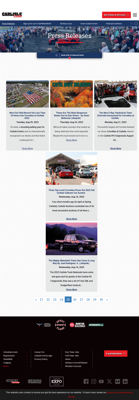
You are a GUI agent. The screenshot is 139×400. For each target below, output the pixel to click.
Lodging (7, 362)
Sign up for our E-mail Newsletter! (37, 23)
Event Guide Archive (89, 23)
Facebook (86, 381)
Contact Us (39, 352)
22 (48, 299)
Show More (27, 148)
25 (68, 299)
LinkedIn (125, 381)
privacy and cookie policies (120, 392)
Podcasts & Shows (114, 23)
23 (54, 299)
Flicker (117, 381)
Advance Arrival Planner (76, 362)
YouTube (101, 381)
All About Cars (66, 23)
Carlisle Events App (43, 355)
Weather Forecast (73, 366)
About (68, 359)
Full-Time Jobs (72, 355)
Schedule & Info (10, 352)
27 (81, 299)
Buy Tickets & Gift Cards (114, 15)
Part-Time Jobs (72, 352)
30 (101, 299)
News (6, 366)
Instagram (93, 381)
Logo (12, 15)
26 (74, 299)
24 (61, 299)
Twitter (109, 381)
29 (94, 299)
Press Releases (8, 23)
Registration (9, 355)
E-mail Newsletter (114, 353)
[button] (69, 55)
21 (41, 299)
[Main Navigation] (135, 15)
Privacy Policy (41, 359)
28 (88, 299)
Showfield (7, 359)
